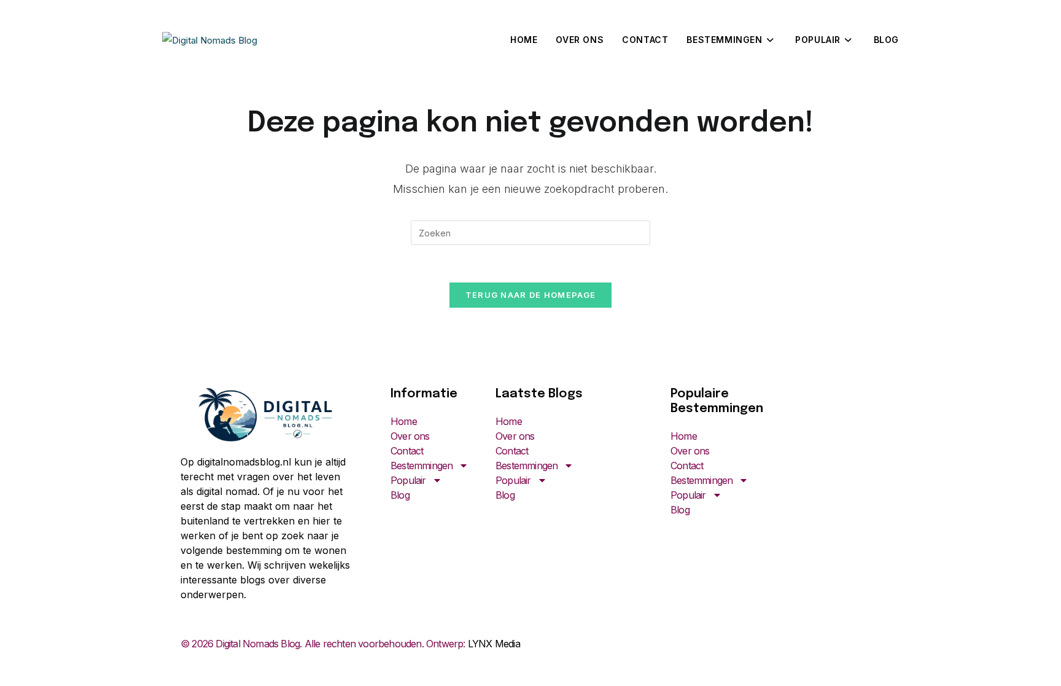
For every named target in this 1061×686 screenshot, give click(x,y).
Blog (400, 495)
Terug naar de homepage (530, 295)
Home (404, 421)
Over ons (410, 436)
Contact (407, 451)
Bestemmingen (422, 465)
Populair (408, 480)
